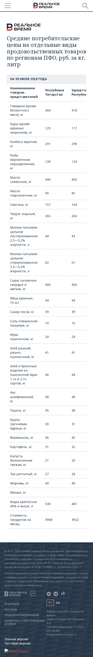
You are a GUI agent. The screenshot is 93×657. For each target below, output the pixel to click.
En (58, 603)
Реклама (11, 609)
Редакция (12, 604)
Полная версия (16, 639)
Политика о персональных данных (25, 622)
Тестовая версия (17, 643)
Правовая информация (22, 615)
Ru (50, 602)
